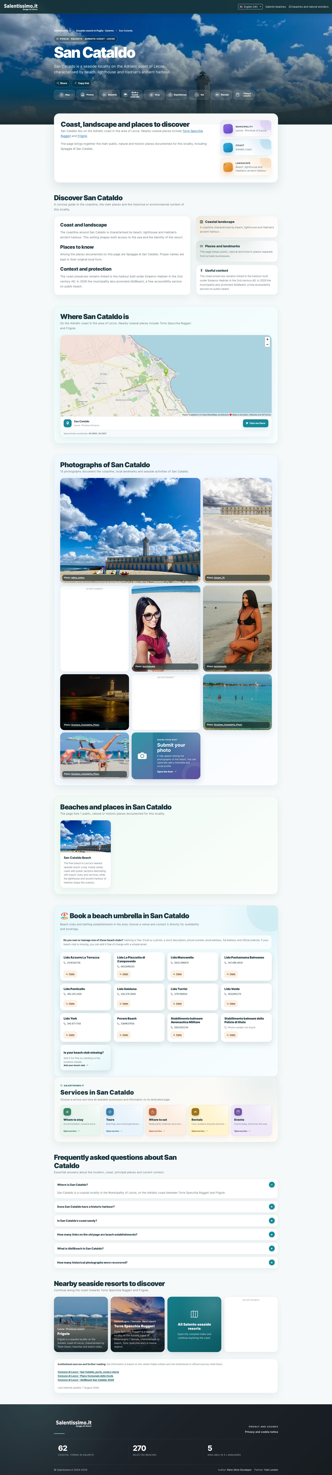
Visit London (271, 1469)
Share (63, 83)
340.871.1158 (74, 1023)
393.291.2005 (74, 994)
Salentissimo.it (62, 30)
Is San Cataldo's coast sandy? (77, 1220)
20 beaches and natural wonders (309, 6)
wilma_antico (77, 578)
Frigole (82, 136)
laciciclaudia (149, 666)
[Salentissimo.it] (21, 7)
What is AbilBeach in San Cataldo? (80, 1248)
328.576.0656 (128, 994)
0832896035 (128, 966)
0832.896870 (181, 962)
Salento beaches (275, 6)
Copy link (83, 83)
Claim (72, 974)
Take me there (257, 423)
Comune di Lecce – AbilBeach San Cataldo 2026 (86, 1380)
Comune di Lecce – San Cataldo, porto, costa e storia (88, 1372)
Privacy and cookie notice (261, 1431)
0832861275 (234, 994)
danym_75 (219, 578)
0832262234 (181, 1027)
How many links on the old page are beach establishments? (97, 1234)
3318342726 (73, 962)
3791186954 (180, 994)
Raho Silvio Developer (239, 1469)
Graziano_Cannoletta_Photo (85, 724)
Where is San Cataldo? (72, 1184)
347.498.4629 (235, 962)
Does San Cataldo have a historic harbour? (86, 1206)
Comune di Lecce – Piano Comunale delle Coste (85, 1376)
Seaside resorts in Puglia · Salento (95, 30)
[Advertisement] (94, 615)
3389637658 (127, 1023)
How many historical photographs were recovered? (92, 1262)
